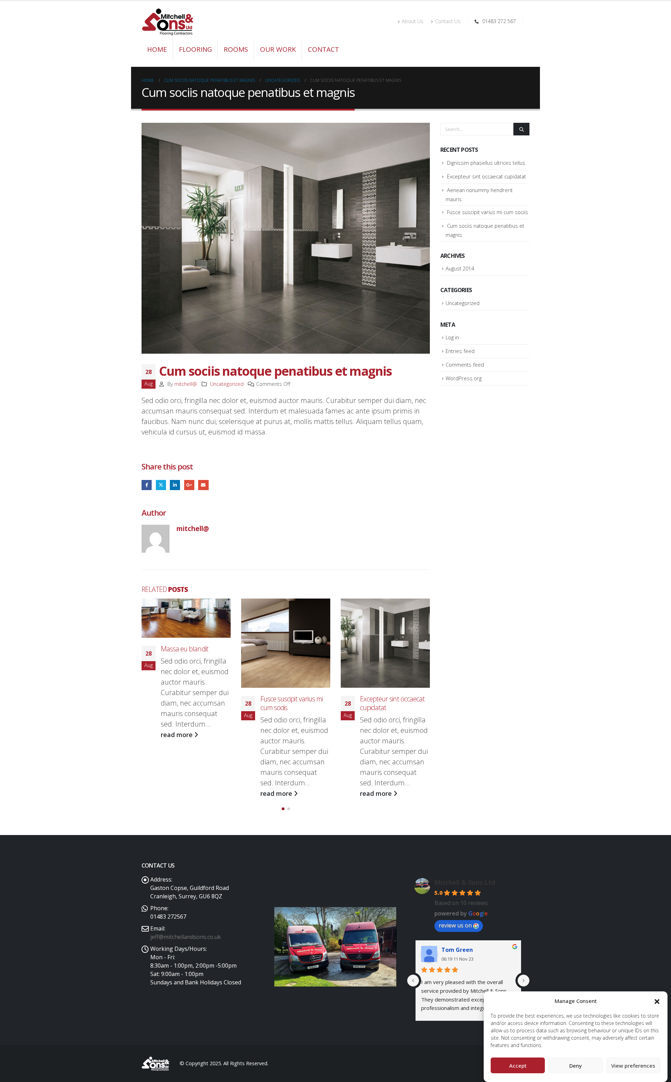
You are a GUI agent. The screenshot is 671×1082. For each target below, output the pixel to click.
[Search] (521, 129)
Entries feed (460, 350)
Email (203, 485)
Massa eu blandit (184, 648)
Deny (575, 1065)
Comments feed (465, 364)
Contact (323, 49)
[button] (657, 1000)
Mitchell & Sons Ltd (464, 882)
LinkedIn (175, 485)
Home (157, 49)
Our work (278, 49)
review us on (455, 925)
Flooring (195, 49)
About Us (413, 21)
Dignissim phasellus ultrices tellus (486, 162)
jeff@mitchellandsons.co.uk (185, 937)
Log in (452, 337)
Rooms (236, 49)
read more (177, 734)
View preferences (633, 1065)
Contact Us (448, 21)
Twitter (161, 485)
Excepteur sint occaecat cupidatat (392, 703)
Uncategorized (227, 384)
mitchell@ (185, 384)
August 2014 (460, 268)
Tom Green (457, 950)
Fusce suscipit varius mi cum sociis (291, 703)
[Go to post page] (186, 618)
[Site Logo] (168, 21)
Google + (189, 485)
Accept (518, 1065)
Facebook (147, 485)
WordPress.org (464, 378)
